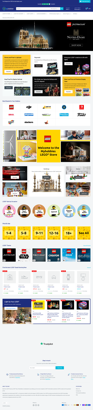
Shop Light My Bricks (11, 308)
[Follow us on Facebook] (33, 405)
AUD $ (4, 402)
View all (89, 267)
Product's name (7, 286)
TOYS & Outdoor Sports (54, 13)
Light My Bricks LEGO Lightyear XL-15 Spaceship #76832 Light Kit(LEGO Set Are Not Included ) (67, 315)
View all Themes (87, 245)
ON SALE (75, 13)
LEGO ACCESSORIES (41, 13)
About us (78, 388)
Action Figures (66, 13)
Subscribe (59, 367)
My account (77, 9)
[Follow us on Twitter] (36, 405)
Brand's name (6, 285)
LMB (33, 311)
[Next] (90, 254)
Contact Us (78, 390)
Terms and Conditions (81, 392)
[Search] (61, 8)
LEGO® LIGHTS (30, 13)
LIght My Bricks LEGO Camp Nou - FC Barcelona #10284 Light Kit (82, 315)
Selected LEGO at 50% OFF (8, 17)
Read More (17, 377)
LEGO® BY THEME (6, 13)
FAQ (77, 394)
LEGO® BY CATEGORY (18, 13)
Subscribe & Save (85, 1)
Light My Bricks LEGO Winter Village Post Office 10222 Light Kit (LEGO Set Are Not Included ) (53, 315)
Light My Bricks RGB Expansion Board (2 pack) (38, 314)
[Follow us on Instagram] (38, 405)
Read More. (47, 379)
